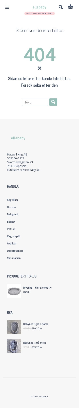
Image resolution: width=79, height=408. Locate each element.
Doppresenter (15, 250)
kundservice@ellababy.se (23, 170)
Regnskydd (13, 236)
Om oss (11, 207)
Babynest (12, 214)
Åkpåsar (11, 243)
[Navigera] (7, 7)
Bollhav (11, 221)
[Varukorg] (70, 7)
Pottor (11, 228)
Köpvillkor (12, 199)
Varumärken (14, 257)
